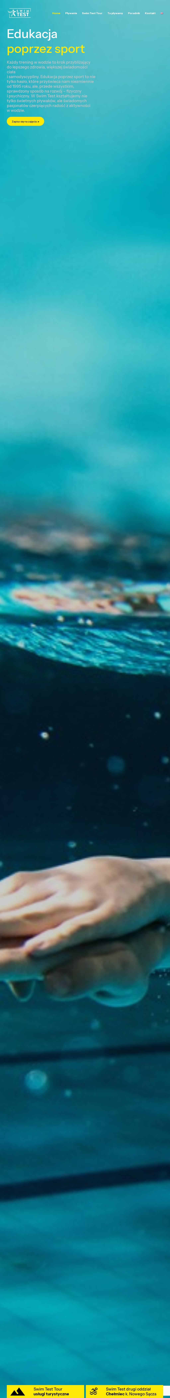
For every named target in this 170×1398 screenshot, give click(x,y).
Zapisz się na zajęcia (24, 121)
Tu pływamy (115, 13)
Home (56, 13)
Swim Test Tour (92, 13)
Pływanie (71, 13)
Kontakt (150, 13)
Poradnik (134, 13)
